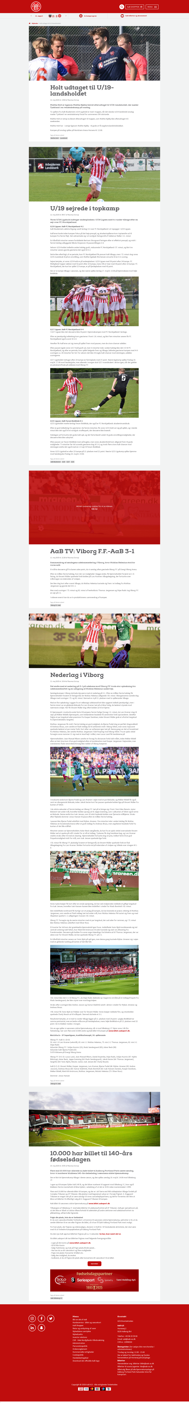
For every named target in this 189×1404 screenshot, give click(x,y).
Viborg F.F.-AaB (55, 605)
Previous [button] (66, 16)
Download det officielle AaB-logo (86, 1360)
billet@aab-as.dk (147, 1363)
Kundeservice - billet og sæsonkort (87, 1322)
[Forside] (30, 23)
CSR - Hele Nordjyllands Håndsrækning (88, 1340)
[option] (48, 16)
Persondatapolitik (80, 1346)
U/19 (63, 462)
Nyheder (35, 23)
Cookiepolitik (78, 1355)
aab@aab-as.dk (129, 1339)
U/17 (68, 462)
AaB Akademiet (56, 462)
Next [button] (31, 16)
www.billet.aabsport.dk (99, 1203)
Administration (79, 1343)
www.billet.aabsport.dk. (120, 1030)
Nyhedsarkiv (78, 1334)
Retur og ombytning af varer (84, 1328)
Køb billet (94, 1264)
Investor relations (80, 1337)
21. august (39, 16)
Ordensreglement (80, 1349)
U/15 (72, 462)
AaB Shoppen (78, 1325)
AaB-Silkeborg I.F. (56, 1298)
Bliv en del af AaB (80, 1319)
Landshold (63, 138)
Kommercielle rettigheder (83, 1352)
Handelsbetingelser (80, 1358)
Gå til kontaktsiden (125, 1321)
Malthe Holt (55, 138)
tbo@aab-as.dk (146, 1366)
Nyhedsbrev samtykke (82, 1331)
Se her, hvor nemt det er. (110, 1234)
